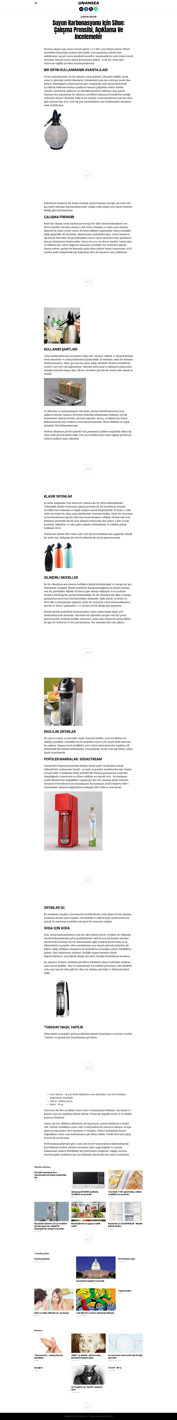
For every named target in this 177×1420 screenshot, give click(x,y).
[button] (35, 3)
